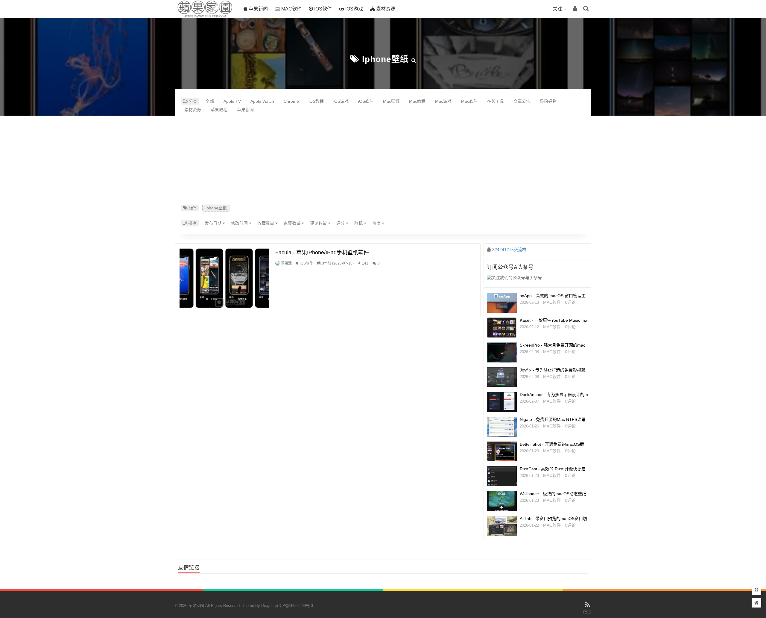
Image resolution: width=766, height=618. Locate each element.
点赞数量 (293, 223)
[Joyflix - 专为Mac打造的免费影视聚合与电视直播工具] (502, 377)
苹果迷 (286, 263)
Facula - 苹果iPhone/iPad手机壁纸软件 (322, 253)
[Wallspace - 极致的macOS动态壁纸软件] (502, 501)
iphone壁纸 (385, 59)
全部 (210, 101)
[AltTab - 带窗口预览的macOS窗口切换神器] (502, 526)
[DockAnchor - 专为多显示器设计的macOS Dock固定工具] (502, 402)
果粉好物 (548, 101)
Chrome (291, 101)
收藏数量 (266, 223)
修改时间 (240, 223)
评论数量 (319, 223)
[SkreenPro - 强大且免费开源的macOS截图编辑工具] (502, 352)
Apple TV (232, 101)
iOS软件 (322, 8)
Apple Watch (262, 101)
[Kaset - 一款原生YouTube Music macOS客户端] (502, 328)
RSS (587, 612)
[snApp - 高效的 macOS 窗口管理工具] (502, 303)
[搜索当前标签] (413, 59)
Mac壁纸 (391, 101)
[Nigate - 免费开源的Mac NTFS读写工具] (502, 427)
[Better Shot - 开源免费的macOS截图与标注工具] (502, 452)
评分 (341, 223)
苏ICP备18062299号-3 (294, 605)
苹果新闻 (257, 8)
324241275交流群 (509, 249)
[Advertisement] (383, 160)
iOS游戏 (353, 8)
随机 (359, 223)
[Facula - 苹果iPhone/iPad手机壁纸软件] (224, 278)
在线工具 (495, 101)
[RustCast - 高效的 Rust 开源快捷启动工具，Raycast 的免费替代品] (502, 476)
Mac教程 (417, 101)
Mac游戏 (443, 101)
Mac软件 (291, 8)
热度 (377, 223)
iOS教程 (316, 101)
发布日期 (214, 223)
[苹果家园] (205, 16)
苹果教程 (219, 109)
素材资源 (385, 8)
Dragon (267, 605)
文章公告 (521, 101)
